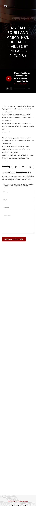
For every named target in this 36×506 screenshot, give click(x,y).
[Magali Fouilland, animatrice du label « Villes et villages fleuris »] (30, 167)
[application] (21, 88)
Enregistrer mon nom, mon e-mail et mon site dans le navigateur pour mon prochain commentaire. (19, 185)
